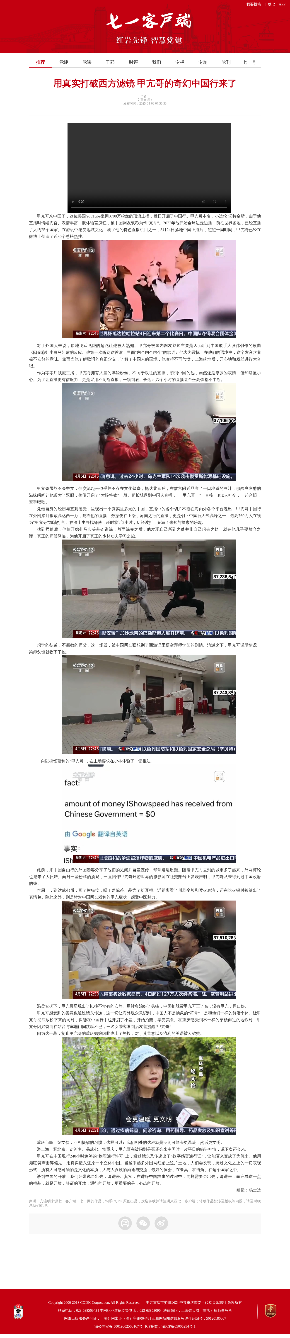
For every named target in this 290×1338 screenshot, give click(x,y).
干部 (110, 62)
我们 (156, 62)
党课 (87, 62)
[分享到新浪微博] (161, 1223)
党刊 (226, 62)
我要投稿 (253, 4)
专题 (203, 62)
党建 (63, 62)
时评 (133, 62)
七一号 (249, 62)
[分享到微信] (143, 1223)
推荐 (40, 62)
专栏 (179, 62)
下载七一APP (274, 4)
